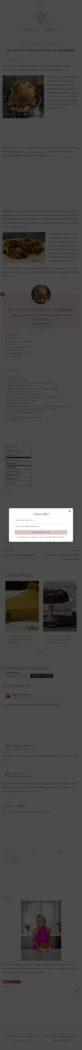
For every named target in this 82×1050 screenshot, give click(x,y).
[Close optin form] (70, 511)
